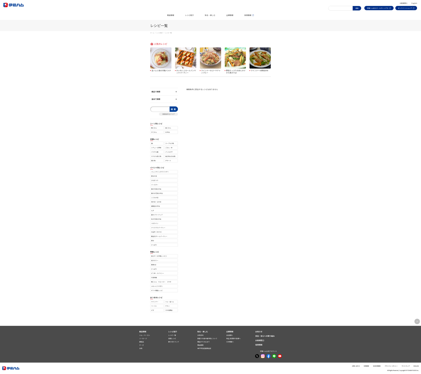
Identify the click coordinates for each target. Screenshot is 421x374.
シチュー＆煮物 (156, 148)
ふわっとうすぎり (157, 286)
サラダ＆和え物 (156, 156)
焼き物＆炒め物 (170, 156)
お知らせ (258, 331)
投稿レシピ (172, 338)
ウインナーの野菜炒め (259, 70)
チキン (167, 306)
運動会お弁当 (155, 206)
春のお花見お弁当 (157, 193)
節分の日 (154, 176)
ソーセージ (143, 338)
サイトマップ (406, 366)
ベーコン (154, 306)
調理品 (141, 342)
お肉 (140, 348)
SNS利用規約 (377, 366)
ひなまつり (154, 180)
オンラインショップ (405, 8)
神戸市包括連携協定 (204, 348)
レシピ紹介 (189, 15)
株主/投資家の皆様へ (233, 338)
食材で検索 (156, 99)
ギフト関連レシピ (157, 290)
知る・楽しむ (210, 15)
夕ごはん (154, 132)
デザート (168, 161)
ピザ (152, 310)
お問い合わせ (356, 366)
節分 (152, 240)
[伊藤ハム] (14, 7)
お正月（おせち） (157, 232)
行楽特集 (154, 277)
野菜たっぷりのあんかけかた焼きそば (235, 71)
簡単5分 (153, 265)
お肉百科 (200, 335)
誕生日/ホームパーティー (159, 236)
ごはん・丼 (168, 148)
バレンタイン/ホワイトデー (160, 172)
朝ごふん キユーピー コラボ (161, 282)
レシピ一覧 (172, 335)
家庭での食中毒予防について (207, 338)
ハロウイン (154, 223)
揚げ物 (153, 161)
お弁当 (167, 132)
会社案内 (229, 335)
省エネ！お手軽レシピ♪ (159, 256)
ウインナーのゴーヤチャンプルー (210, 71)
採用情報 (247, 15)
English (414, 3)
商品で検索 (156, 91)
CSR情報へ (230, 342)
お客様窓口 (403, 3)
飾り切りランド (173, 342)
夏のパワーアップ (156, 215)
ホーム (152, 33)
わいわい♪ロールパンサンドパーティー (186, 71)
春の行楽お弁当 (156, 189)
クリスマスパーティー (158, 228)
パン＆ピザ (169, 152)
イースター (154, 185)
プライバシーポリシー (391, 366)
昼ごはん (168, 128)
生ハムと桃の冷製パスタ (161, 70)
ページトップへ (417, 321)
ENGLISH (416, 366)
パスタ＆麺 (154, 152)
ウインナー (154, 302)
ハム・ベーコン (144, 335)
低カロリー (154, 260)
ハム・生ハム (169, 302)
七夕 (152, 210)
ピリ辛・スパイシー (157, 273)
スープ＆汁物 (169, 143)
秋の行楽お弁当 (156, 219)
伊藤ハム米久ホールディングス (377, 8)
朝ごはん (154, 128)
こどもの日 (154, 197)
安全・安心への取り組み (265, 336)
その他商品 (168, 310)
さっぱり (154, 245)
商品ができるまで (203, 342)
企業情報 (229, 15)
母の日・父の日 (156, 202)
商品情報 (170, 15)
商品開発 (200, 345)
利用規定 (366, 366)
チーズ (141, 345)
